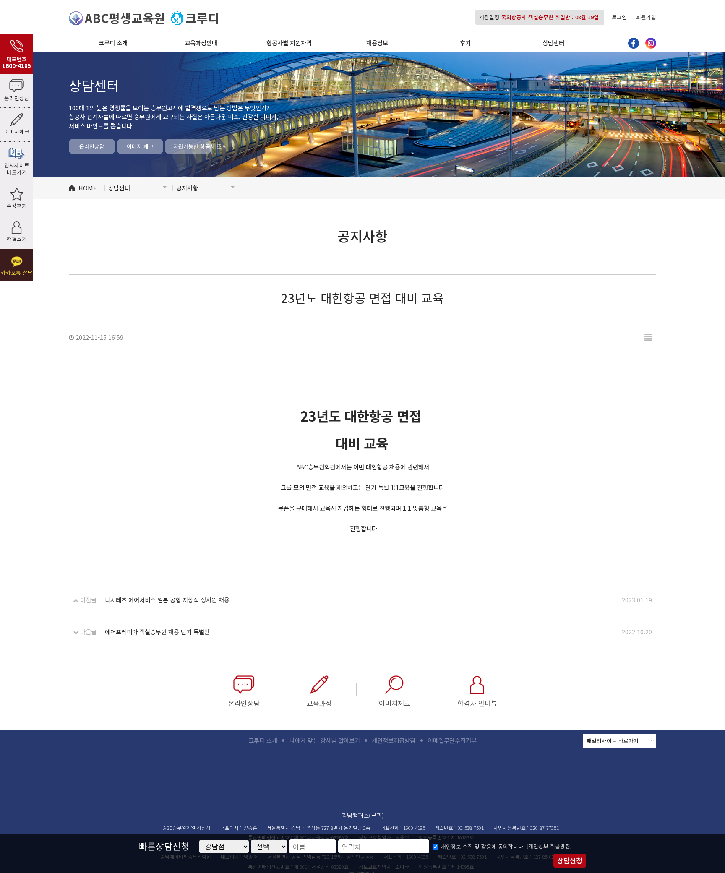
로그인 (619, 17)
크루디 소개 (113, 42)
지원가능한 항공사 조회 (192, 146)
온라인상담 (91, 146)
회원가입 (646, 17)
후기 (465, 42)
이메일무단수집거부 (452, 740)
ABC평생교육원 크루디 (362, 784)
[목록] (647, 337)
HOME (87, 187)
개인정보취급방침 (393, 740)
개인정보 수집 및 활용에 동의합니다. (483, 847)
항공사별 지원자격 (289, 42)
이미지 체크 (140, 146)
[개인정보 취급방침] (549, 846)
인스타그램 (650, 43)
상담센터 (553, 42)
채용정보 (377, 42)
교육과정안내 (201, 42)
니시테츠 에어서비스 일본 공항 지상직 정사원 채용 (167, 599)
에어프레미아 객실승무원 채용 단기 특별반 (157, 631)
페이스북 (633, 43)
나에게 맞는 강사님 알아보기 (324, 740)
